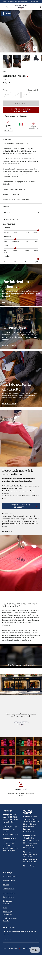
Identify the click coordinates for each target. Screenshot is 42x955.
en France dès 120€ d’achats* (8, 128)
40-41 (7, 95)
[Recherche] (7, 7)
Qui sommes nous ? (10, 876)
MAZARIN (6, 72)
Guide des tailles (33, 90)
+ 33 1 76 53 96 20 (30, 860)
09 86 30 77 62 (28, 848)
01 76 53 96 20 (28, 831)
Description (7, 139)
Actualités (6, 884)
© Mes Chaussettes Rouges (10, 948)
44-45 (26, 95)
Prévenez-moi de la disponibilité (21, 110)
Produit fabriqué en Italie (21, 128)
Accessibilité (7, 914)
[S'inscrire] (36, 940)
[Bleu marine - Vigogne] (16, 61)
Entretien (6, 212)
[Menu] (2, 6)
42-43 (16, 95)
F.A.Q (5, 907)
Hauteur (6, 206)
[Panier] (39, 7)
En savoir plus (7, 531)
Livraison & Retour (9, 893)
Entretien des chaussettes (7, 902)
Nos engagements (9, 880)
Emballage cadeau (33, 128)
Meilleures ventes (8, 889)
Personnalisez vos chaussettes (20, 506)
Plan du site (7, 911)
